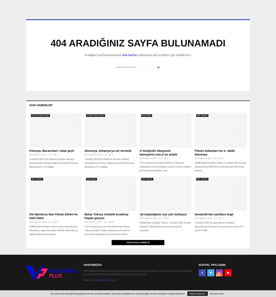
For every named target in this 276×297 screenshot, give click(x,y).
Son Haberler (40, 105)
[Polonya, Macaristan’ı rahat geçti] (55, 130)
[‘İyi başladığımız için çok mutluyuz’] (166, 193)
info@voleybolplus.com (104, 280)
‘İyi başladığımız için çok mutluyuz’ (163, 214)
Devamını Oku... (217, 294)
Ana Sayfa (129, 55)
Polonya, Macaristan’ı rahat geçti (51, 150)
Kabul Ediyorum (197, 293)
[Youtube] (228, 272)
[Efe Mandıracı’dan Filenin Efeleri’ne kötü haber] (55, 193)
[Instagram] (219, 272)
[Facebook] (202, 272)
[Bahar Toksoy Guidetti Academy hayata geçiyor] (110, 193)
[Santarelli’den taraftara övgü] (221, 193)
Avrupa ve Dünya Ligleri (40, 115)
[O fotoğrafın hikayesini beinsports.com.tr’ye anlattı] (166, 130)
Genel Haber (146, 115)
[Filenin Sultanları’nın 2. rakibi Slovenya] (221, 130)
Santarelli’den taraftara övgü (214, 214)
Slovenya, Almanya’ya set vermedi (107, 150)
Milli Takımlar (202, 115)
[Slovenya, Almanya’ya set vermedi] (110, 130)
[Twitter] (210, 272)
